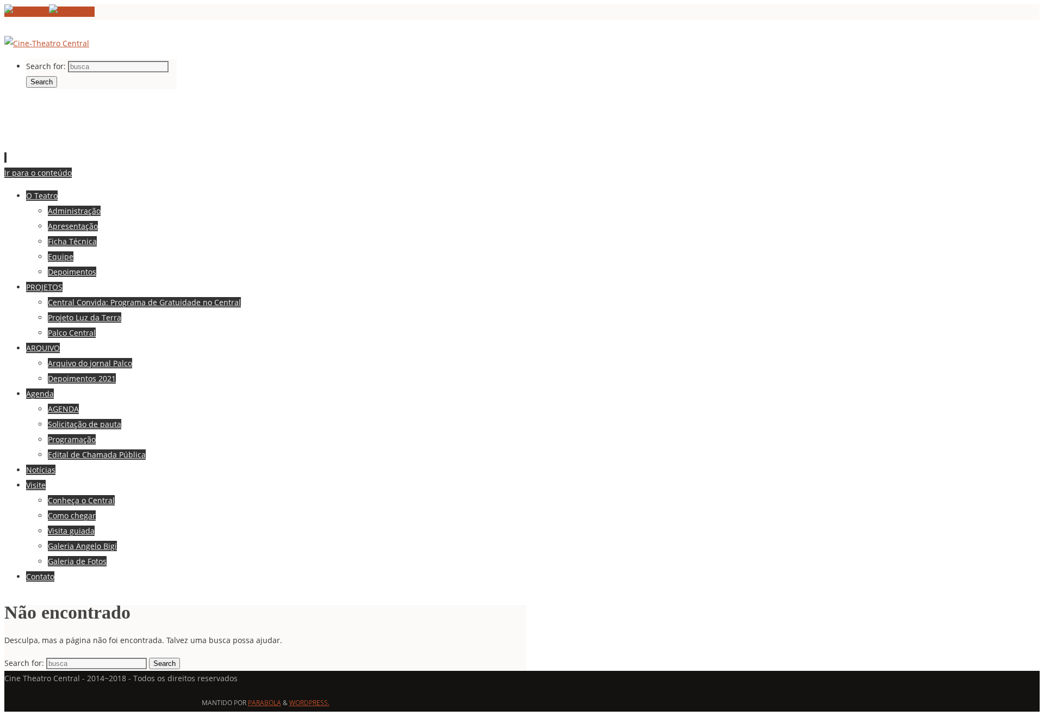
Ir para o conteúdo (38, 173)
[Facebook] (26, 12)
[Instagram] (72, 12)
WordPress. (309, 702)
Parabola (264, 702)
